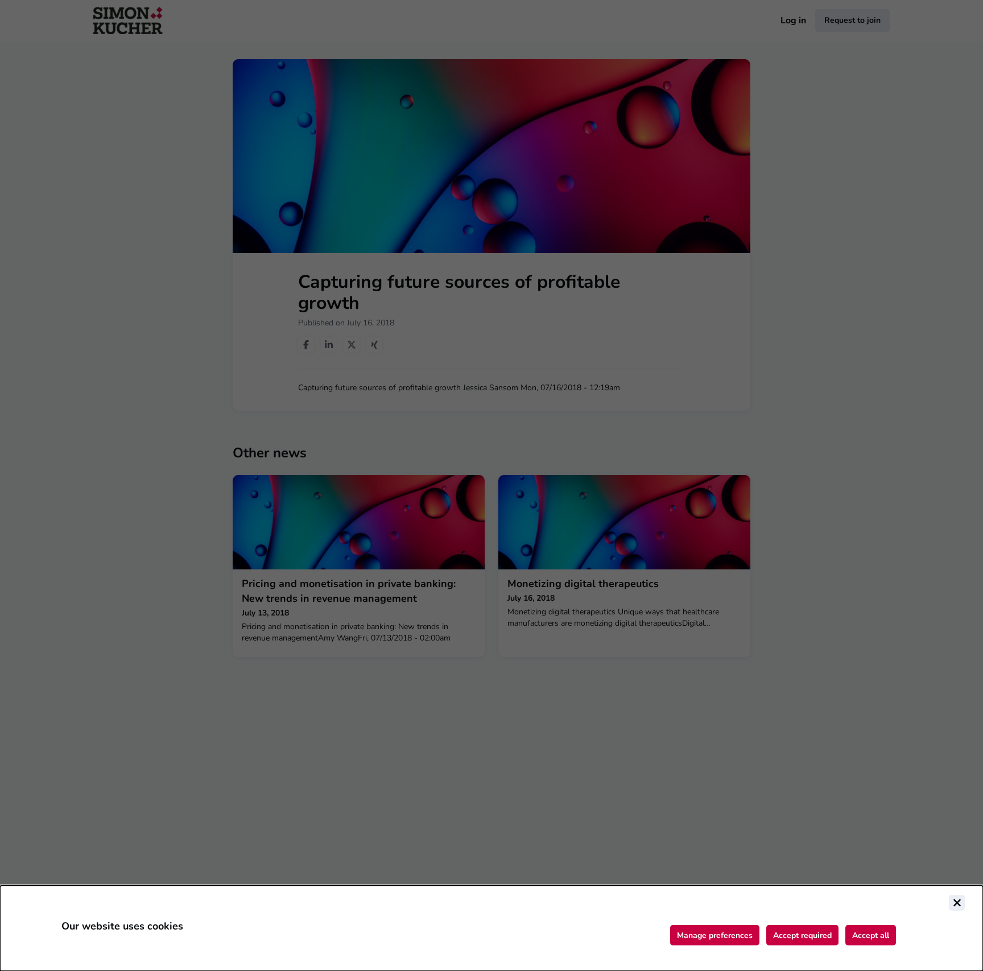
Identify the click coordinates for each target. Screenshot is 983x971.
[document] (491, 928)
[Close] (957, 903)
